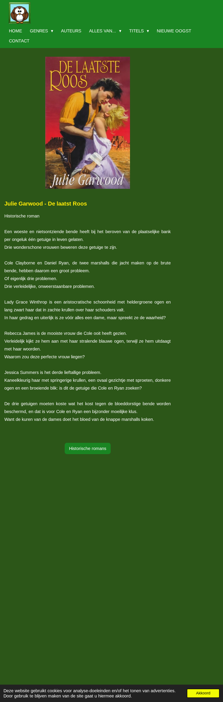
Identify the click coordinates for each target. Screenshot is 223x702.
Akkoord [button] (203, 693)
